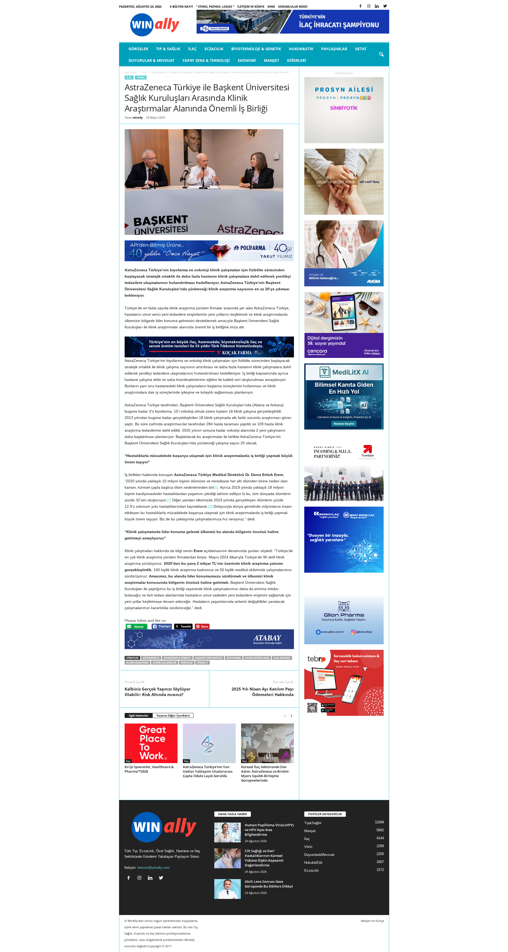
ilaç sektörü (282, 658)
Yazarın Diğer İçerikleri (173, 715)
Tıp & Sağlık (168, 48)
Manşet (271, 60)
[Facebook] (360, 6)
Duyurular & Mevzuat (151, 60)
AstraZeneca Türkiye (177, 658)
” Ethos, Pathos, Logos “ (215, 6)
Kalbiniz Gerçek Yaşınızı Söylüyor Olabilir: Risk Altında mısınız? (157, 691)
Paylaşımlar (334, 48)
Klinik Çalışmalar (164, 662)
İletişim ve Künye (250, 6)
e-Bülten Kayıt (181, 6)
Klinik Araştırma (137, 662)
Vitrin (141, 77)
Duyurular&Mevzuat (319, 855)
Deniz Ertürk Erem (257, 658)
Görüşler (138, 48)
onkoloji (187, 662)
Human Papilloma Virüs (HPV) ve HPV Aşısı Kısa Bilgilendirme (269, 830)
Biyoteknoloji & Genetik (256, 48)
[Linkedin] (377, 6)
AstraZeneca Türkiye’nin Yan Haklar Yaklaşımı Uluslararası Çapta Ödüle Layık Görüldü (208, 771)
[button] (381, 54)
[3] (210, 506)
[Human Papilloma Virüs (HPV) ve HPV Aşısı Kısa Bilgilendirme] (227, 832)
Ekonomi (247, 60)
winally (138, 117)
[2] (169, 500)
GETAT (360, 48)
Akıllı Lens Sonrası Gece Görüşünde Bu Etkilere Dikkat (269, 884)
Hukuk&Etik (301, 48)
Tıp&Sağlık (312, 823)
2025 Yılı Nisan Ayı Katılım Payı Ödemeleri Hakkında (263, 691)
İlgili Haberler (138, 715)
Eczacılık (214, 48)
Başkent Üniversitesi (208, 658)
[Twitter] (385, 6)
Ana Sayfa (131, 72)
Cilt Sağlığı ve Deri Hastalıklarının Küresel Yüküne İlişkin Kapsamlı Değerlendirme (264, 857)
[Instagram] (369, 6)
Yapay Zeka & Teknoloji (206, 60)
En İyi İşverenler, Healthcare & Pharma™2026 (149, 769)
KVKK (271, 6)
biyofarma (234, 658)
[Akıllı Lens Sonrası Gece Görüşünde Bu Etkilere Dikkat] (227, 889)
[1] (216, 487)
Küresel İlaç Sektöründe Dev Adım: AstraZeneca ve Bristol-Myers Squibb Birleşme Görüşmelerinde (265, 773)
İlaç (192, 48)
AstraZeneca (151, 658)
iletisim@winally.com (154, 868)
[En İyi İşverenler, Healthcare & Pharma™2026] (151, 743)
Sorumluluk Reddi (292, 6)
